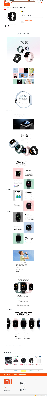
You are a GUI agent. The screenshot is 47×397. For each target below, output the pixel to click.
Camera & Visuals (22, 388)
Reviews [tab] (28, 33)
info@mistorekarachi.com (12, 0)
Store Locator (41, 0)
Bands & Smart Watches (15, 7)
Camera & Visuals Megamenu (23, 389)
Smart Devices (8, 7)
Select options (11, 364)
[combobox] (18, 2)
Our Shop (30, 0)
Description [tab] (19, 33)
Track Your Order (33, 0)
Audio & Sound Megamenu (23, 387)
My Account (38, 0)
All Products (14, 345)
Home (5, 7)
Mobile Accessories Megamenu (23, 382)
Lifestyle (21, 390)
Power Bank (21, 383)
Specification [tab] (24, 33)
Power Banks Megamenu (23, 384)
